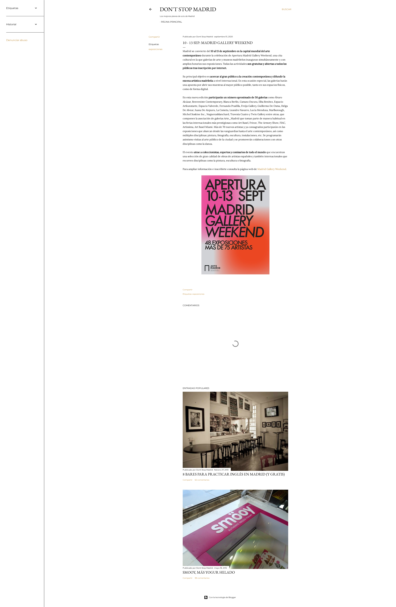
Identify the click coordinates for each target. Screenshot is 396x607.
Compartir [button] (154, 36)
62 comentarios (202, 480)
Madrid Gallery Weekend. (272, 169)
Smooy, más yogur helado (209, 572)
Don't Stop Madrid (188, 9)
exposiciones (155, 49)
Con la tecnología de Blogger (222, 597)
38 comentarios (202, 578)
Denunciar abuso (16, 40)
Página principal (171, 21)
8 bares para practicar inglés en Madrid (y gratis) (234, 474)
